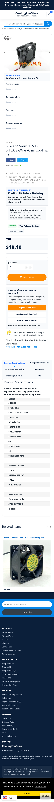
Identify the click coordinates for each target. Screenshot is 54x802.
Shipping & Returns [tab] (15, 376)
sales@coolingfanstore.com (18, 750)
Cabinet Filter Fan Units (11, 650)
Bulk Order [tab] (39, 369)
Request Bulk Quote (27, 308)
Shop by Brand (8, 663)
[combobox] (9, 798)
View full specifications (29, 226)
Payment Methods (9, 729)
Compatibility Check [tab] (39, 363)
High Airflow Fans (9, 685)
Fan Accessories (8, 654)
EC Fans (5, 639)
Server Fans (7, 647)
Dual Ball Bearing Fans (11, 681)
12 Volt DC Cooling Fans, (30, 177)
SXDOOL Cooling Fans (24, 182)
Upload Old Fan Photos (27, 320)
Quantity (12, 262)
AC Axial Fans (7, 636)
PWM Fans (6, 678)
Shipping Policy (8, 722)
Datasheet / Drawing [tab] (14, 369)
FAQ (4, 732)
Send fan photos (16, 231)
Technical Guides (9, 736)
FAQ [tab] (39, 376)
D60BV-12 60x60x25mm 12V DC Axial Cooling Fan (23, 538)
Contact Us (6, 718)
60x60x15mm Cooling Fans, (21, 179)
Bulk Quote (6, 698)
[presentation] (47, 527)
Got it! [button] (27, 793)
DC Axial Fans (7, 632)
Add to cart (28, 277)
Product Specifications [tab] (14, 363)
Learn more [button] (40, 786)
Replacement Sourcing (11, 701)
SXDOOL (9, 142)
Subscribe (27, 612)
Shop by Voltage (9, 670)
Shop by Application (10, 674)
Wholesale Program (10, 705)
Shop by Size (7, 667)
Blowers (5, 643)
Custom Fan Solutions (11, 709)
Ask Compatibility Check (27, 314)
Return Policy (7, 725)
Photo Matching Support (12, 694)
